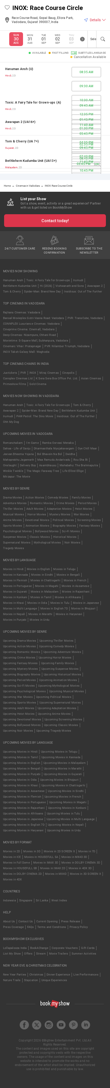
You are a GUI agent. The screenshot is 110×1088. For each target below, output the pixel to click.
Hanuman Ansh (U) (19, 69)
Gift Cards (88, 948)
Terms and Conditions (51, 927)
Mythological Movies (47, 542)
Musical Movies (13, 514)
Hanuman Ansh (13, 280)
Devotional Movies (37, 520)
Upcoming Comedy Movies (56, 646)
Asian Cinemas (91, 378)
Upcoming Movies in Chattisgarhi (63, 785)
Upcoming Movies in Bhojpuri (59, 779)
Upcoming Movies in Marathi (63, 768)
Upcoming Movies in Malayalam (64, 763)
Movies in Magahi (46, 586)
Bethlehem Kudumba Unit (20, 286)
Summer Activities (84, 953)
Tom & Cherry (12, 291)
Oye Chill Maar (87, 448)
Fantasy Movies (89, 525)
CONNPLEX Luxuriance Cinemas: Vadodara (31, 323)
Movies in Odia (37, 603)
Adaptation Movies (59, 509)
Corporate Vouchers (65, 948)
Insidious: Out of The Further (83, 291)
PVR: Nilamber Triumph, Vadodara (67, 346)
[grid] (55, 118)
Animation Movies (37, 525)
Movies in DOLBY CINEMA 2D (22, 874)
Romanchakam (13, 443)
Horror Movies (36, 514)
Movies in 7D (86, 851)
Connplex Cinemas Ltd (17, 378)
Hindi (8, 75)
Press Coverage (13, 927)
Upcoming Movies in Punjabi (21, 774)
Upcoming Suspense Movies (60, 669)
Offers (28, 953)
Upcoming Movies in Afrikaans (23, 813)
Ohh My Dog (11, 422)
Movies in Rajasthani (76, 591)
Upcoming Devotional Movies (22, 719)
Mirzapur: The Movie (16, 476)
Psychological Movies (17, 531)
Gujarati (9, 147)
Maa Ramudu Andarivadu (53, 459)
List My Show (12, 953)
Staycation (31, 980)
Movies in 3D (31, 851)
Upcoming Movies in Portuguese (24, 802)
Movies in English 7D (54, 608)
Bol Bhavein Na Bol (49, 454)
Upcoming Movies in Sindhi (66, 791)
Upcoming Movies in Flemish (22, 796)
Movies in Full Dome (16, 862)
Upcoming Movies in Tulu (63, 813)
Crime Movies (65, 503)
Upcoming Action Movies (19, 646)
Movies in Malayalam (45, 591)
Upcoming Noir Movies (18, 730)
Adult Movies (34, 509)
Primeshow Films (14, 384)
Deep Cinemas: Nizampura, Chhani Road (29, 335)
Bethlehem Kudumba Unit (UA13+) (31, 161)
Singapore (25, 900)
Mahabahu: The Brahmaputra (79, 465)
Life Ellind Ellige (73, 471)
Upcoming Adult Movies (18, 708)
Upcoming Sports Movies (19, 702)
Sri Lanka (42, 900)
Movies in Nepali (14, 614)
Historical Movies (64, 537)
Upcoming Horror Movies (55, 657)
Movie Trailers (58, 953)
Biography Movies (64, 525)
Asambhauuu (47, 465)
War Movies (81, 514)
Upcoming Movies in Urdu (64, 830)
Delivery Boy (28, 465)
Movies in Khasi (13, 603)
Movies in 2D (11, 851)
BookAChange (39, 948)
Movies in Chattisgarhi (45, 580)
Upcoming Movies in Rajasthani (24, 808)
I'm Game (32, 443)
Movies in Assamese (75, 586)
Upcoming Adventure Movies (62, 652)
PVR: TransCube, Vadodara (85, 318)
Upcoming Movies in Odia (20, 779)
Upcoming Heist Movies (19, 714)
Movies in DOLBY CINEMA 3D (80, 862)
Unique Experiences (54, 980)
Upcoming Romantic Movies (21, 652)
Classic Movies (40, 537)
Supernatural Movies (16, 542)
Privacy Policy (79, 927)
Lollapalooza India (15, 948)
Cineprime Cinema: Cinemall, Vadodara (28, 329)
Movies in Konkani (15, 597)
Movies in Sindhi (42, 574)
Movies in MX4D (56, 874)
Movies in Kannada (15, 574)
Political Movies (63, 520)
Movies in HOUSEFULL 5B (20, 868)
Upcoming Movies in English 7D (24, 824)
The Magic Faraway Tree (43, 471)
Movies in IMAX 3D (45, 862)
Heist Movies (83, 509)
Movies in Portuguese (17, 586)
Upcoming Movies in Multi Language (71, 819)
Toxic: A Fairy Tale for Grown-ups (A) (33, 102)
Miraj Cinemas (49, 373)
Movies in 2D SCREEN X (59, 851)
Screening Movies (89, 520)
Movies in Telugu (64, 569)
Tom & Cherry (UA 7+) (22, 141)
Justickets (10, 373)
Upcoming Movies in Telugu (59, 751)
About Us (9, 921)
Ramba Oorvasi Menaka (58, 443)
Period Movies (87, 503)
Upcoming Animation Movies (58, 680)
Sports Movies (12, 525)
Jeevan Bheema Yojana (18, 454)
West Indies (59, 900)
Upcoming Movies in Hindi (20, 751)
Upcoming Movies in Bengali (21, 768)
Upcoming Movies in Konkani (67, 808)
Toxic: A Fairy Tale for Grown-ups (48, 280)
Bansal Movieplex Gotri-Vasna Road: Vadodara (33, 318)
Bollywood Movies (47, 531)
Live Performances (85, 974)
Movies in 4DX (12, 879)
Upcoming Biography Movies (21, 674)
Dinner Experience (58, 974)
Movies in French (75, 580)
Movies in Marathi (40, 614)
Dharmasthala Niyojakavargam (54, 448)
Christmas (36, 974)
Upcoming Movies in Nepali (66, 824)
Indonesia (9, 900)
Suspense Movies (14, 537)
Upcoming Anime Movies (54, 714)
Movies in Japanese (86, 603)
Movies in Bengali (68, 574)
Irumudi (78, 280)
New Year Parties (14, 974)
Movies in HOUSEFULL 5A (41, 857)
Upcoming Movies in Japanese (23, 819)
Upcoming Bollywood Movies (22, 725)
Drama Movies (12, 497)
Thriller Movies (13, 509)
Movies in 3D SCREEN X (85, 874)
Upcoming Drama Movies (19, 640)
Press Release (70, 921)
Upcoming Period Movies (19, 680)
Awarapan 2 (95, 286)
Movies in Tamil (40, 597)
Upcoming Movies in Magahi (67, 802)
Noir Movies (72, 542)
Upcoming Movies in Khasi (20, 785)
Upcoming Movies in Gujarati (63, 774)
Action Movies (34, 497)
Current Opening (47, 921)
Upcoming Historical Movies (62, 674)
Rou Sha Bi (80, 459)
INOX (32, 373)
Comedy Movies (58, 497)
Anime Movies (12, 520)
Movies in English (38, 569)
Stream (41, 953)
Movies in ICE (12, 857)
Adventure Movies (15, 503)
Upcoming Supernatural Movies (60, 702)
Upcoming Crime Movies (19, 657)
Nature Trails (12, 980)
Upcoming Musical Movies (66, 691)
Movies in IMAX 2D (52, 868)
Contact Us (25, 921)
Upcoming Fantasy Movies (20, 663)
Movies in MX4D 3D (74, 857)
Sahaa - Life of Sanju (16, 448)
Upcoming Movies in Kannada (60, 757)
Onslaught (10, 465)
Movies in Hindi (13, 569)
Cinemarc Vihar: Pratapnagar (22, 346)
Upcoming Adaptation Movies (57, 708)
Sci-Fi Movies (71, 531)
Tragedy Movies (13, 548)
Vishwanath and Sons (70, 286)
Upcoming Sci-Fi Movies (19, 685)
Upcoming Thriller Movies (56, 640)
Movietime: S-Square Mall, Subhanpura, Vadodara (35, 340)
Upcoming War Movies (18, 697)
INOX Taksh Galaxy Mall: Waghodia (26, 352)
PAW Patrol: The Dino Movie (34, 416)
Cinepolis (68, 373)
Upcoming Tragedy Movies (53, 730)
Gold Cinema (37, 384)
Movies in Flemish (15, 580)
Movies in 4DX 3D (80, 868)
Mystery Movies (59, 514)
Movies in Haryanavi (69, 614)
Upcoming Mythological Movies (59, 685)
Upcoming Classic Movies (61, 725)
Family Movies (81, 497)
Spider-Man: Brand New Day (42, 291)
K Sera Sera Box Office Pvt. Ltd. (57, 378)
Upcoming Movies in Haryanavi (23, 830)
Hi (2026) (46, 286)
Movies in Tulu (60, 603)
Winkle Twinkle (13, 471)
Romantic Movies (41, 503)
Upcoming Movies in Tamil (20, 757)
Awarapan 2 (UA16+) (20, 122)
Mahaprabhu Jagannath (18, 459)
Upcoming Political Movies (53, 697)
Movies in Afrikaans (68, 597)
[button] (7, 8)
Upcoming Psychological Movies (24, 691)
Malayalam (11, 167)
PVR (23, 373)
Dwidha (70, 454)
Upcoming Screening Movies (63, 719)
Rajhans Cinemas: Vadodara (21, 312)
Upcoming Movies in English (21, 763)
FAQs (30, 927)
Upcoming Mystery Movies (20, 669)
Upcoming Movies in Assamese (24, 791)
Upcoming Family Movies (57, 663)
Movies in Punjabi (14, 619)
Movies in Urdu (39, 619)
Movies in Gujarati (15, 591)
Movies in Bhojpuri (83, 608)
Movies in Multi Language (20, 608)
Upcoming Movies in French (63, 796)
